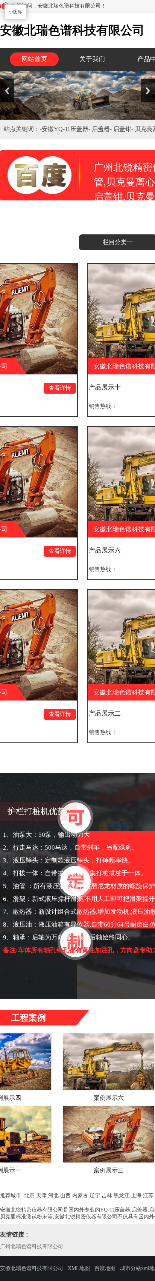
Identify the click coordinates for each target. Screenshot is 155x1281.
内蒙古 (80, 1195)
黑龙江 (121, 1195)
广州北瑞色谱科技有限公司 (31, 1246)
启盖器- (102, 129)
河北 (53, 1195)
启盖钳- (124, 129)
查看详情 (26, 388)
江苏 (148, 1195)
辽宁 (95, 1195)
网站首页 (34, 59)
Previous (7, 90)
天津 (41, 1195)
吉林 (107, 1195)
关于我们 (92, 59)
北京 (29, 1195)
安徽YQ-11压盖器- (67, 129)
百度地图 (104, 1268)
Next (148, 90)
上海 (136, 1195)
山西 (65, 1195)
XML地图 (79, 1268)
